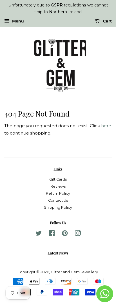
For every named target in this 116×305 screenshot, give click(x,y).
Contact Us (58, 200)
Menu (17, 21)
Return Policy (58, 193)
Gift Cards (58, 179)
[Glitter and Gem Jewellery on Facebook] (51, 234)
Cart (107, 21)
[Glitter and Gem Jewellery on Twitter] (38, 234)
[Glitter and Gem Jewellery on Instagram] (78, 234)
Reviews (58, 186)
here (106, 125)
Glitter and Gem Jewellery (74, 272)
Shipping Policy (58, 207)
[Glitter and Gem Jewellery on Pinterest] (65, 234)
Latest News (58, 253)
